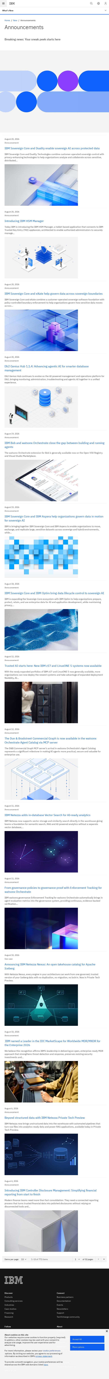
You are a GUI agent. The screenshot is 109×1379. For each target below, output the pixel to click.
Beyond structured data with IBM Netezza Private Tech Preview (45, 1118)
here (46, 1364)
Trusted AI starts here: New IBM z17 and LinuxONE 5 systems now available (53, 666)
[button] (98, 3)
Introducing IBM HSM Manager (24, 221)
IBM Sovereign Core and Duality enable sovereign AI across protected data (52, 148)
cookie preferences (52, 1350)
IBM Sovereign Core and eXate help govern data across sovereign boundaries (54, 293)
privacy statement (44, 1356)
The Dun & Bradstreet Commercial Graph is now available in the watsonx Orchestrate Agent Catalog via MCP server (50, 740)
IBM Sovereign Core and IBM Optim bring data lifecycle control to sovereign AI (54, 593)
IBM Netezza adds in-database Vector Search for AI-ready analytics (47, 815)
